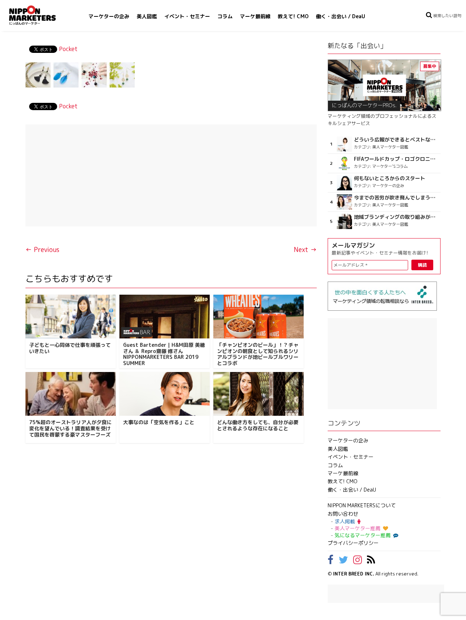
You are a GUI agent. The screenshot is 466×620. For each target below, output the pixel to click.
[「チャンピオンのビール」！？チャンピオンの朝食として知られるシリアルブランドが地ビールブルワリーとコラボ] (258, 316)
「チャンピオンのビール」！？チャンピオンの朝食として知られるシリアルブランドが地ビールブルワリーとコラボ (258, 354)
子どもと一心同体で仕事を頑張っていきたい (70, 347)
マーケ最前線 (255, 16)
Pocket (68, 49)
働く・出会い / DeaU (340, 16)
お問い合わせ (343, 513)
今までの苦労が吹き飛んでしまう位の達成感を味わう (396, 197)
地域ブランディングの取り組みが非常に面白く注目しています (396, 217)
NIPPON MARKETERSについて (362, 505)
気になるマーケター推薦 (363, 535)
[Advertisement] (171, 175)
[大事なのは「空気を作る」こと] (164, 394)
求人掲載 (345, 521)
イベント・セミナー (187, 16)
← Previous (42, 249)
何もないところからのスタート (389, 178)
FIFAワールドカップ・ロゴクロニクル (396, 159)
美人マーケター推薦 (357, 528)
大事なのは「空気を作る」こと (158, 422)
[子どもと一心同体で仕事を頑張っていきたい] (70, 316)
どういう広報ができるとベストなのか (396, 139)
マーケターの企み (108, 16)
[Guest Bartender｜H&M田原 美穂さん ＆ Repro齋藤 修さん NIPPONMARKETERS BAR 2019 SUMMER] (164, 316)
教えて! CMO (293, 16)
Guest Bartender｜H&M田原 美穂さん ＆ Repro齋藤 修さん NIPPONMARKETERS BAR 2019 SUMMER (164, 354)
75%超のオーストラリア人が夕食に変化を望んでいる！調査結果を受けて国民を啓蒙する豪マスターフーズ (70, 428)
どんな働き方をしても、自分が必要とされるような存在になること (258, 425)
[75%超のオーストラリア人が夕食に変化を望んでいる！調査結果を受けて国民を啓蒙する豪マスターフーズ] (70, 394)
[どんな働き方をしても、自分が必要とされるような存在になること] (258, 394)
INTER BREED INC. (353, 573)
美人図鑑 (147, 16)
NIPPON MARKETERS (39, 15)
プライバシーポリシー (353, 542)
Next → (305, 249)
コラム (225, 16)
